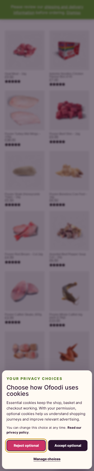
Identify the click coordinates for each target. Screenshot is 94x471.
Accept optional (67, 445)
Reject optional (26, 445)
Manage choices (47, 459)
